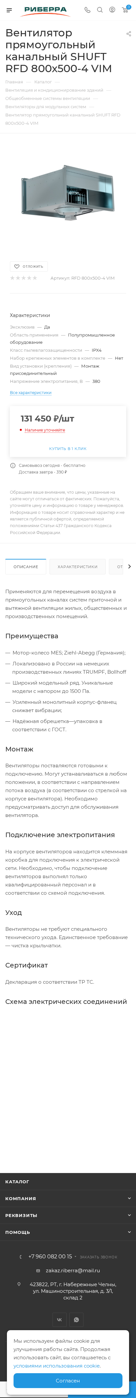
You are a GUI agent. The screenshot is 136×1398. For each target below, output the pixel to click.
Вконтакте (59, 1320)
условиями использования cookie (57, 1366)
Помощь (17, 1232)
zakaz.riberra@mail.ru (73, 1270)
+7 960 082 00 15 (50, 1256)
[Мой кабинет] (112, 10)
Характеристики (77, 566)
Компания (20, 1198)
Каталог (17, 1181)
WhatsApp (76, 1320)
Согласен (68, 1380)
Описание (26, 566)
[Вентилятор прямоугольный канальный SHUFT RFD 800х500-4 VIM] (68, 193)
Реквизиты (21, 1215)
